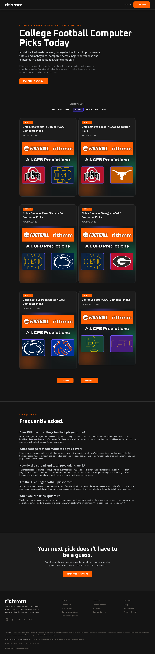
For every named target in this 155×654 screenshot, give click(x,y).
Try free (141, 5)
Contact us (66, 605)
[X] (24, 619)
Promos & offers (130, 612)
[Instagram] (7, 619)
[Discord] (18, 619)
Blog (126, 605)
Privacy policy (67, 608)
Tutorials (96, 608)
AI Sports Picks (130, 608)
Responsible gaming (70, 615)
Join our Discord (99, 612)
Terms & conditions (70, 612)
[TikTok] (13, 619)
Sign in (127, 5)
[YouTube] (30, 619)
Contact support (99, 605)
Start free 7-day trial (33, 81)
